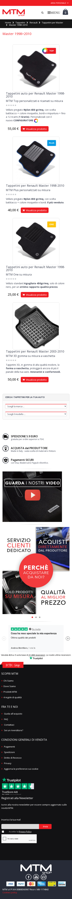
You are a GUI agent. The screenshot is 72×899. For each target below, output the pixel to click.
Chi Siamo (9, 680)
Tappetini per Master (52, 22)
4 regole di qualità (13, 697)
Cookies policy (10, 892)
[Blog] (44, 877)
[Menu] (54, 12)
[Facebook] (28, 877)
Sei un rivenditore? (13, 730)
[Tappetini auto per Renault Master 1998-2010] (36, 68)
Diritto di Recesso (13, 757)
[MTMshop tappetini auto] (14, 12)
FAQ (6, 719)
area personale (58, 3)
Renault (34, 22)
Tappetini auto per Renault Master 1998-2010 (35, 94)
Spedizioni (9, 752)
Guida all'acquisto (13, 713)
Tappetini (20, 22)
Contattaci (9, 724)
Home (8, 22)
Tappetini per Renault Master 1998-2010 (35, 186)
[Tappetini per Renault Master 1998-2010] (36, 160)
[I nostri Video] (32, 472)
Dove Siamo (10, 686)
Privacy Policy (25, 831)
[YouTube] (36, 877)
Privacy (7, 763)
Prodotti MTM (10, 691)
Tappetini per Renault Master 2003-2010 (35, 351)
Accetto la (20, 831)
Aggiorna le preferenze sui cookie (21, 768)
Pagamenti (9, 746)
